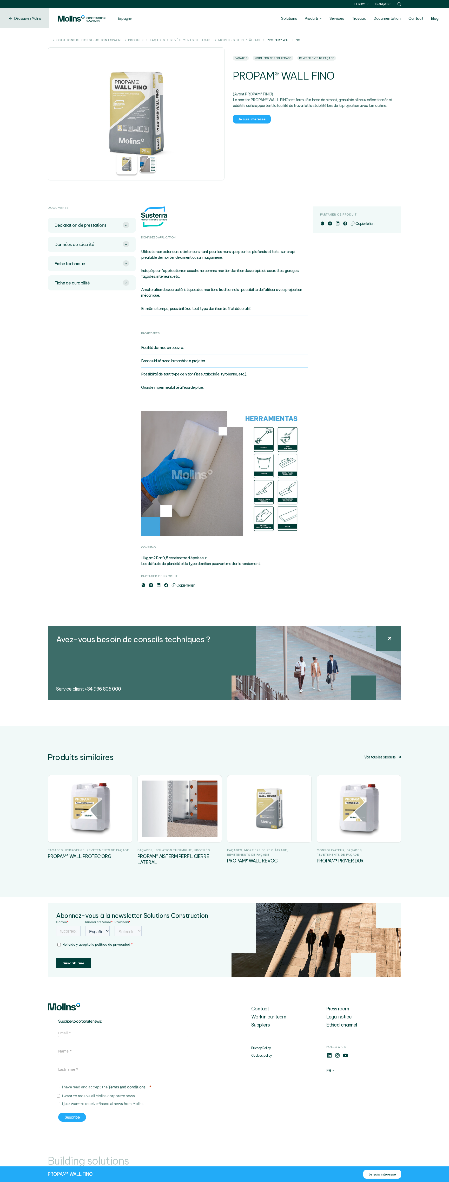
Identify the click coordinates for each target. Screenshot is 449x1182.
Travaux (359, 18)
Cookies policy (261, 1055)
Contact (415, 18)
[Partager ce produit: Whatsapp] (143, 585)
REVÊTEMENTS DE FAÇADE (191, 40)
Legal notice (339, 1017)
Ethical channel (341, 1025)
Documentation (387, 18)
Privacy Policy (261, 1048)
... (49, 40)
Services (336, 18)
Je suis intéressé (252, 119)
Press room (337, 1009)
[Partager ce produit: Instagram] (151, 585)
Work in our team (268, 1017)
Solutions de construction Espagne (89, 40)
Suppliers (260, 1025)
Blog (435, 18)
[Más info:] (329, 1057)
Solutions (289, 18)
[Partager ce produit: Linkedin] (158, 585)
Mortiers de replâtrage (239, 40)
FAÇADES (157, 40)
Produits (312, 18)
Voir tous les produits (379, 757)
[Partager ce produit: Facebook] (166, 585)
